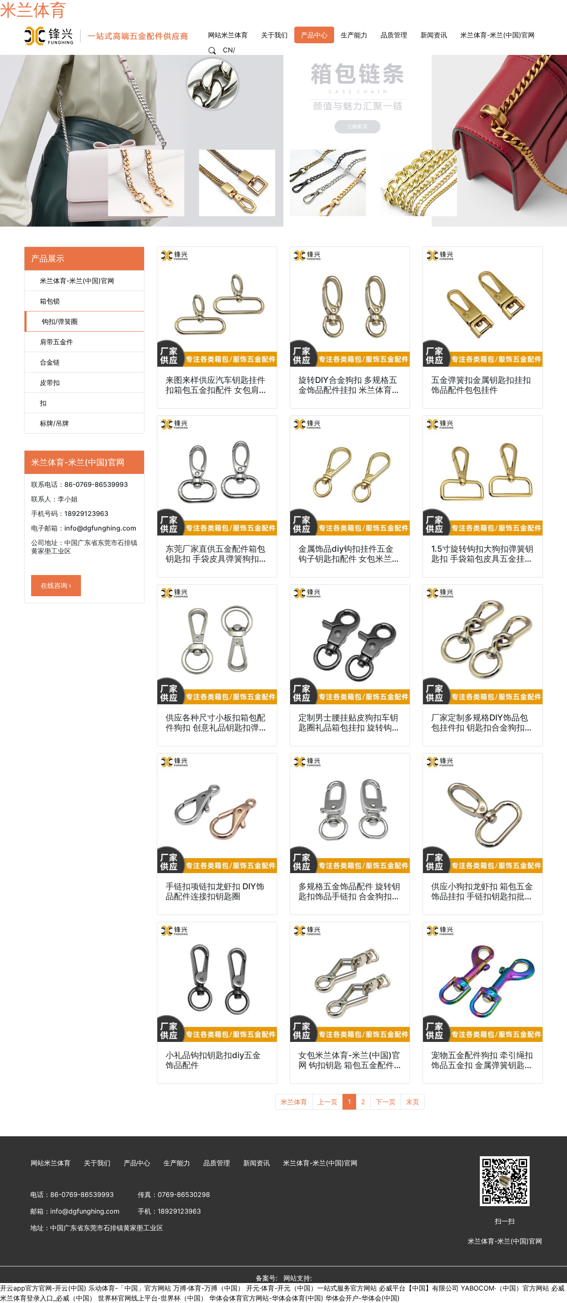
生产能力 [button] (354, 35)
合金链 (49, 362)
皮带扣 (49, 382)
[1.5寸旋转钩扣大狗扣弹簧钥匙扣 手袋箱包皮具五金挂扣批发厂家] (483, 476)
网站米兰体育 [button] (228, 35)
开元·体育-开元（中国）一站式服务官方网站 (311, 1288)
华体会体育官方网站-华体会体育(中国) (266, 1298)
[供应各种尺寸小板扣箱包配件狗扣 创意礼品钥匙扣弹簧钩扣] (217, 644)
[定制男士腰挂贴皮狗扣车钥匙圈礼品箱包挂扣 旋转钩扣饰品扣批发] (350, 644)
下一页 (386, 1102)
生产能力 (177, 1163)
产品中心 (137, 1163)
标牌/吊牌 (53, 423)
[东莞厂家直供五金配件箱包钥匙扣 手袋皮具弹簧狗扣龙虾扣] (217, 476)
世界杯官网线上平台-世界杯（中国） (152, 1298)
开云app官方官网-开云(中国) (43, 1288)
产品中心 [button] (314, 35)
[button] (212, 50)
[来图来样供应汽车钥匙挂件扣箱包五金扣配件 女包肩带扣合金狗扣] (217, 307)
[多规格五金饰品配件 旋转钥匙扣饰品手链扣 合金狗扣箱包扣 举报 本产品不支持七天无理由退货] (350, 813)
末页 (412, 1102)
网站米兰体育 (51, 1163)
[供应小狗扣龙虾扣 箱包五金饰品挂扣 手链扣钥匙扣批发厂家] (483, 813)
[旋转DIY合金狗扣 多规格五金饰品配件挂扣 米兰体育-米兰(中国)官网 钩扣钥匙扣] (350, 307)
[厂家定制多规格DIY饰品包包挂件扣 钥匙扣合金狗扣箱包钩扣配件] (483, 644)
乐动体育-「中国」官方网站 (129, 1288)
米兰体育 (294, 1102)
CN (228, 50)
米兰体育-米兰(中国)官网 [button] (497, 35)
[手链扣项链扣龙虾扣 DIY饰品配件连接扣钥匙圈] (217, 813)
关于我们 (97, 1163)
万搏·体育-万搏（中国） (208, 1288)
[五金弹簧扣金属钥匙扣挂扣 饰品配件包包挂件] (483, 307)
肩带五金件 (55, 342)
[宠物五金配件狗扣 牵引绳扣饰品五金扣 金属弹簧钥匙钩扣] (483, 982)
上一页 (327, 1102)
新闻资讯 (256, 1163)
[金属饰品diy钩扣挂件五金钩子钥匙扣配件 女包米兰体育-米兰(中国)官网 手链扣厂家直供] (350, 476)
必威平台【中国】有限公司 (419, 1288)
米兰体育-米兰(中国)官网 (76, 280)
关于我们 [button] (274, 35)
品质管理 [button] (394, 35)
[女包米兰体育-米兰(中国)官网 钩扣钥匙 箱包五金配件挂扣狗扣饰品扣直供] (350, 982)
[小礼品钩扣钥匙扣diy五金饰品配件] (217, 982)
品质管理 (216, 1163)
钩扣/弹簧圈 (59, 321)
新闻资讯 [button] (433, 35)
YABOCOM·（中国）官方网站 (505, 1288)
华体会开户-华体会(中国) (362, 1298)
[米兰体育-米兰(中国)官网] (107, 35)
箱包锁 (49, 301)
